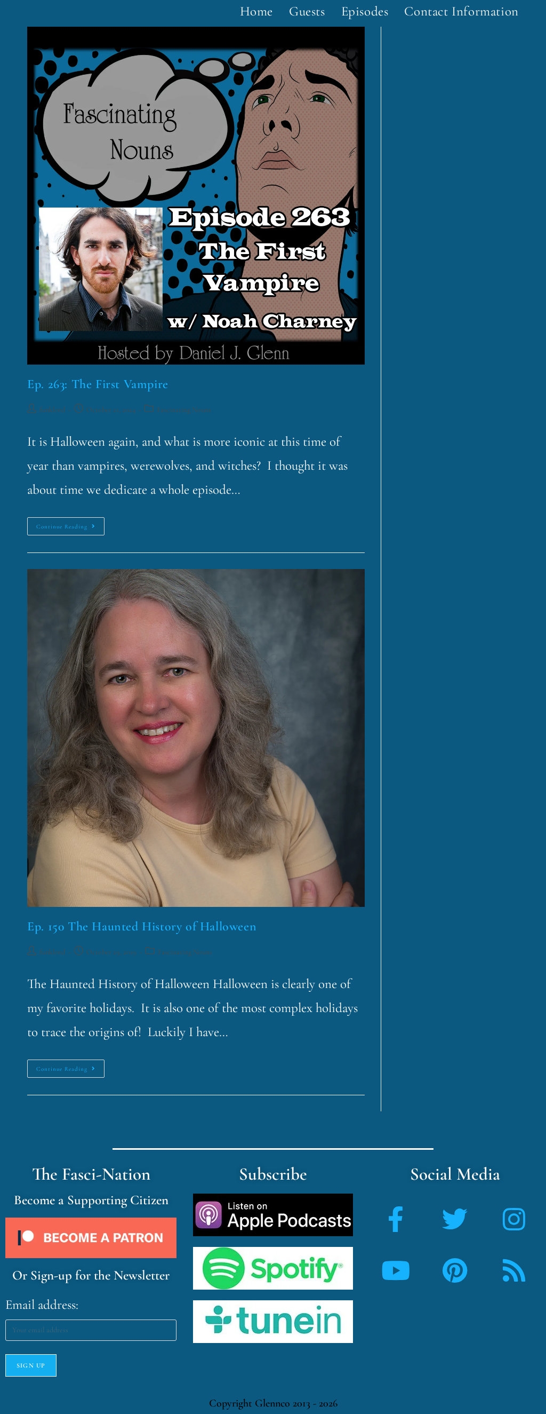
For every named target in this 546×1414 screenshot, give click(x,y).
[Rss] (514, 1270)
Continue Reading (70, 523)
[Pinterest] (454, 1270)
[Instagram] (514, 1219)
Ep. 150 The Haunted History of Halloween (141, 926)
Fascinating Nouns (184, 409)
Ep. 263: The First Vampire (97, 384)
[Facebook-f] (395, 1219)
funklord (52, 409)
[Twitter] (454, 1219)
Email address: (41, 1305)
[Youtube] (395, 1270)
